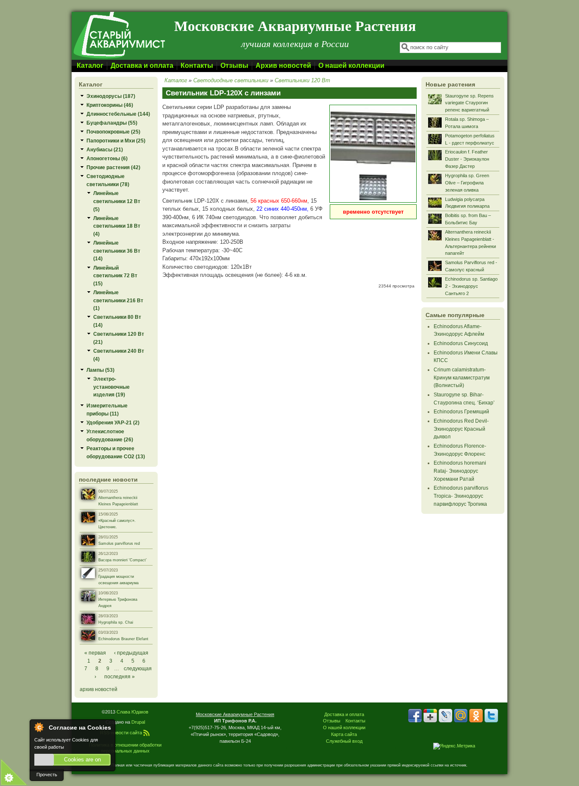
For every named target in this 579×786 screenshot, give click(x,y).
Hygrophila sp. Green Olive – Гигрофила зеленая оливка (467, 182)
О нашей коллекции (351, 65)
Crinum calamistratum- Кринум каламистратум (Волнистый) (462, 377)
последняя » (119, 676)
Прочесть (46, 774)
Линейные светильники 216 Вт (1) (118, 300)
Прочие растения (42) (113, 167)
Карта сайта (344, 734)
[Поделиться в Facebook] (415, 715)
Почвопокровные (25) (113, 131)
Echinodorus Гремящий (461, 411)
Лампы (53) (100, 370)
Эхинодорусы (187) (110, 96)
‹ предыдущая (131, 652)
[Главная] (119, 58)
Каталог (90, 65)
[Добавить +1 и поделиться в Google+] (430, 715)
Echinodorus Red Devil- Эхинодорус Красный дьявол (461, 428)
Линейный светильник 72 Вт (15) (115, 275)
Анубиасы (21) (104, 149)
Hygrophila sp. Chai (115, 622)
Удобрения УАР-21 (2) (112, 422)
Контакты (197, 65)
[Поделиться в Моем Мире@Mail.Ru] (461, 715)
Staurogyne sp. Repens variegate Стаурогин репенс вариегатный (469, 103)
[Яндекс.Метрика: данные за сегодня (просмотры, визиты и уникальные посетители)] (454, 746)
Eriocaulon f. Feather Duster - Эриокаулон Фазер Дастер (467, 159)
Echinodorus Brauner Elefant (123, 639)
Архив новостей (283, 65)
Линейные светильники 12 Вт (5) (116, 201)
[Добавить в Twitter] (491, 715)
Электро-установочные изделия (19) (111, 386)
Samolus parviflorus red (119, 543)
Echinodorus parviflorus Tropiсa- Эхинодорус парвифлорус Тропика (461, 495)
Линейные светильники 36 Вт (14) (116, 250)
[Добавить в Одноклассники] (476, 715)
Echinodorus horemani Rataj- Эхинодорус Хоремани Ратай (460, 470)
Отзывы (234, 65)
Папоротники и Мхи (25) (115, 140)
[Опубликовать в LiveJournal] (445, 715)
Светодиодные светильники (230, 80)
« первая (95, 652)
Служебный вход (344, 741)
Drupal (138, 722)
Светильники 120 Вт (302, 80)
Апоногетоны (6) (107, 158)
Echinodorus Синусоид (461, 343)
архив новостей (98, 689)
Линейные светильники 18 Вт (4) (116, 226)
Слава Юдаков (132, 711)
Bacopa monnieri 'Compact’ (122, 560)
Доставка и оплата (142, 65)
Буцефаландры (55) (111, 122)
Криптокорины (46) (109, 105)
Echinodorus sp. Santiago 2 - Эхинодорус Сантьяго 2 (471, 286)
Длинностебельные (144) (118, 114)
